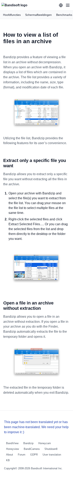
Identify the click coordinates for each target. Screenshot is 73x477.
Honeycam (44, 443)
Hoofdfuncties (12, 14)
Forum (21, 454)
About (9, 454)
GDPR (34, 454)
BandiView (12, 443)
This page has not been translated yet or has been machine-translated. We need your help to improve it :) (36, 427)
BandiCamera (32, 448)
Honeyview (12, 448)
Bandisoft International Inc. (47, 468)
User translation (52, 454)
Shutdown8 (50, 448)
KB (8, 460)
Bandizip (28, 443)
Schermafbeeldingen (38, 14)
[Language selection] (61, 5)
